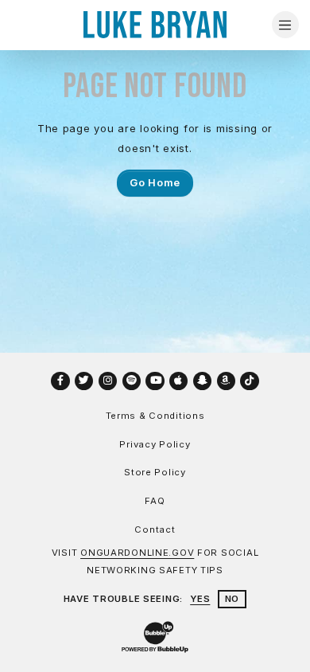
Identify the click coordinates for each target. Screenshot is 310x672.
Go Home (155, 182)
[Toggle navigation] (285, 24)
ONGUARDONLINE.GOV (137, 552)
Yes (200, 598)
